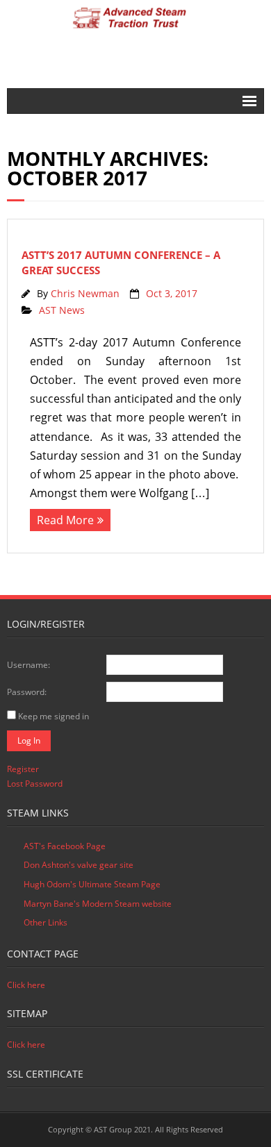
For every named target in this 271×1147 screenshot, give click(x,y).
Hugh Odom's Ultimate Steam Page (92, 884)
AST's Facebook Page (65, 846)
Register (23, 769)
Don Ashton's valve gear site (78, 865)
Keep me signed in (53, 716)
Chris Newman (85, 293)
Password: (27, 692)
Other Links (45, 922)
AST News (62, 310)
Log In (28, 740)
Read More (65, 520)
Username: (28, 665)
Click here (26, 985)
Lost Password (35, 783)
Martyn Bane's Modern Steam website (98, 904)
